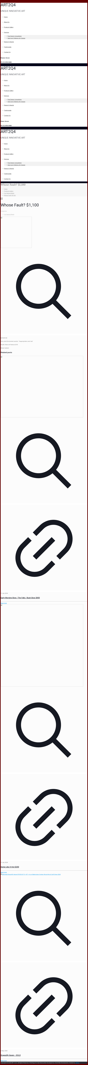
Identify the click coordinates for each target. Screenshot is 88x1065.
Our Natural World (9, 193)
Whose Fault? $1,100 (10, 195)
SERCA (77, 1062)
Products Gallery (8, 191)
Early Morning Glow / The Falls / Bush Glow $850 (20, 598)
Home (5, 189)
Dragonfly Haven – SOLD (11, 1055)
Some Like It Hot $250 (10, 867)
